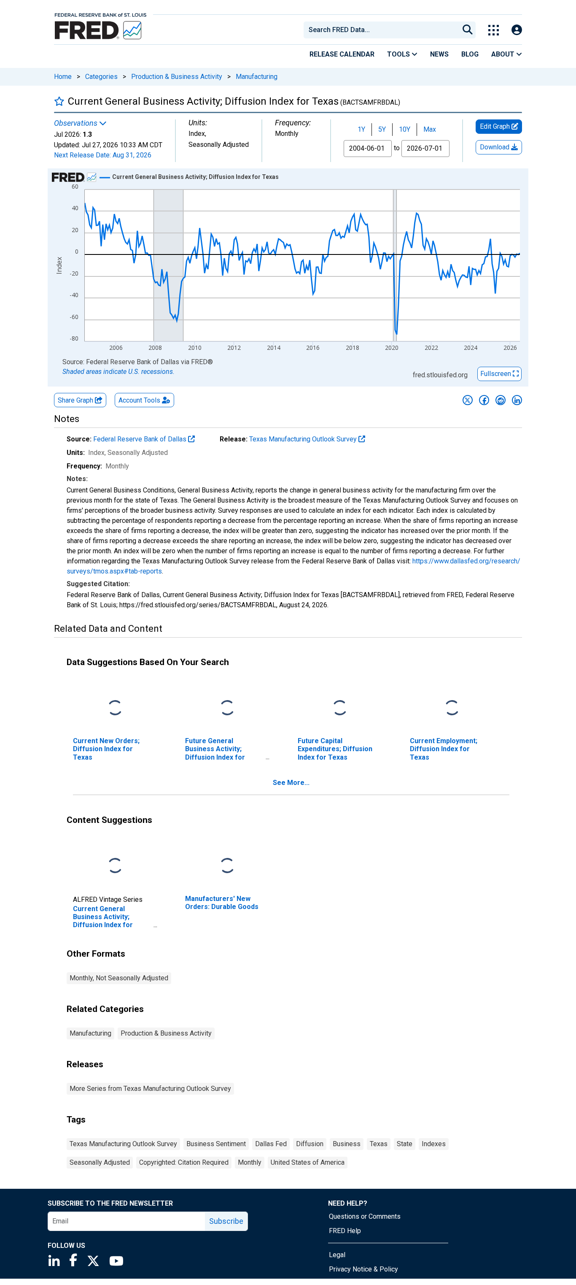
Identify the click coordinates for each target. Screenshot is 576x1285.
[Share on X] (468, 400)
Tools (399, 54)
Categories (101, 77)
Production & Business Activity (176, 77)
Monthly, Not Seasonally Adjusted (119, 978)
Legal (337, 1255)
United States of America (308, 1162)
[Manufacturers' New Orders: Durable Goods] (227, 866)
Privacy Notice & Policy (363, 1269)
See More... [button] (291, 783)
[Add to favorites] (59, 101)
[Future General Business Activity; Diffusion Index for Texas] (227, 708)
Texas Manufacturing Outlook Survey (303, 439)
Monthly (249, 1162)
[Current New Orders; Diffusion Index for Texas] (115, 708)
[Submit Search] (468, 30)
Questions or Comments (365, 1216)
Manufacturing (256, 77)
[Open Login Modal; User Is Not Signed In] (516, 30)
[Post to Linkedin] (517, 400)
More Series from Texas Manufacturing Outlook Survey (150, 1089)
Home (63, 77)
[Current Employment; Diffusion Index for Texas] (452, 708)
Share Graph (76, 400)
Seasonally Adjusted (100, 1162)
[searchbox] (383, 30)
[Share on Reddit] (500, 400)
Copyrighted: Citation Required (184, 1162)
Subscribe (226, 1221)
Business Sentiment (216, 1144)
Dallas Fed (271, 1144)
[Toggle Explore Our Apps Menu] (493, 30)
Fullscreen (496, 374)
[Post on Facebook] (484, 400)
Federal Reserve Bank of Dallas (140, 439)
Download (495, 147)
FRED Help (345, 1231)
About (503, 54)
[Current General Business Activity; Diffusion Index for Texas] (115, 866)
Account (139, 400)
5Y (382, 129)
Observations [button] (76, 123)
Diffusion (309, 1144)
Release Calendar (342, 54)
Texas (379, 1144)
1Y (361, 129)
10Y (404, 129)
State (404, 1144)
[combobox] (380, 30)
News (439, 54)
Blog (470, 54)
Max (429, 129)
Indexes (434, 1144)
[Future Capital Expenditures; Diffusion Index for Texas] (340, 708)
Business (347, 1144)
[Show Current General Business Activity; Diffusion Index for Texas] (195, 176)
